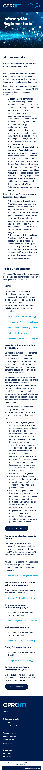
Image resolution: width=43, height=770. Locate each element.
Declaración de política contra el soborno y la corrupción (22, 598)
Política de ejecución (16, 333)
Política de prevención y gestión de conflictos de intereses (22, 327)
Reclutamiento (7, 722)
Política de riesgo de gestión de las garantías (22, 575)
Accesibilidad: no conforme (28, 762)
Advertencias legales (13, 762)
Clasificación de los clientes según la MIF (22, 338)
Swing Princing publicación (19, 660)
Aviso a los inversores (9, 736)
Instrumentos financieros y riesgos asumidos (22, 322)
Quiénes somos (7, 743)
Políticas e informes (15, 528)
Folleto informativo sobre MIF (20, 316)
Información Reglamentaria (11, 725)
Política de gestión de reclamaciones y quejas (22, 620)
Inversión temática (8, 739)
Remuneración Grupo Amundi (20, 640)
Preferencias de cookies (21, 764)
